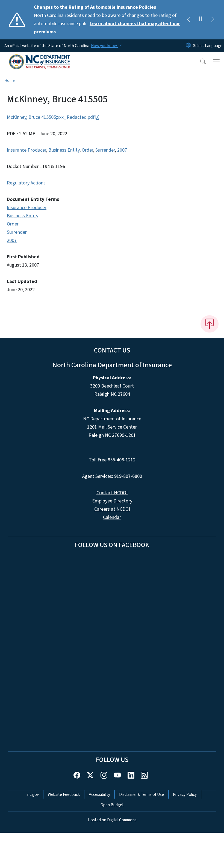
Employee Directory (112, 501)
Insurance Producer (26, 150)
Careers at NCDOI (112, 509)
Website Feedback (64, 794)
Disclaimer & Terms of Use (141, 794)
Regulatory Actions (26, 183)
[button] (199, 61)
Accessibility (99, 794)
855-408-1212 (121, 459)
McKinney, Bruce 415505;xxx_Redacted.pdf (51, 117)
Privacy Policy (185, 794)
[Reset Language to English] (188, 46)
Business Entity (63, 150)
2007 (122, 150)
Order (87, 150)
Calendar (112, 517)
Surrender (105, 150)
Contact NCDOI (112, 492)
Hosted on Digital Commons (112, 820)
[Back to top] (210, 323)
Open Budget (112, 805)
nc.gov (33, 794)
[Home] (39, 58)
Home (9, 80)
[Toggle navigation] (216, 61)
